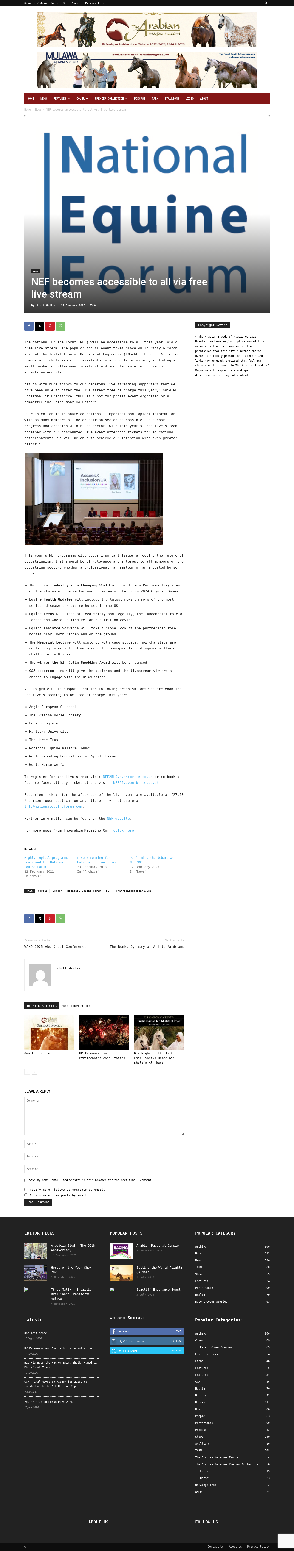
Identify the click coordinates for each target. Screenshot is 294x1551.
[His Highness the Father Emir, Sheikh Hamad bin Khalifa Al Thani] (159, 1032)
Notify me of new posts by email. (59, 1195)
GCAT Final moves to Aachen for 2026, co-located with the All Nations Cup (56, 1384)
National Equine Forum (84, 890)
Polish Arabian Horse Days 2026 (48, 1402)
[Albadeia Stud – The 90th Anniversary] (35, 1251)
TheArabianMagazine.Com (133, 890)
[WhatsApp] (60, 326)
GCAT (198, 1381)
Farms (199, 1361)
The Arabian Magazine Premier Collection (226, 1464)
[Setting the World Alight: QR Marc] (121, 1273)
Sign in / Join (35, 3)
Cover (80, 98)
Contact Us (59, 3)
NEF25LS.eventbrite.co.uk (128, 777)
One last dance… (38, 1053)
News (43, 98)
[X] (39, 326)
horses (43, 890)
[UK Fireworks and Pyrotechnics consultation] (104, 1032)
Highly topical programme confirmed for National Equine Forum (46, 862)
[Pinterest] (50, 326)
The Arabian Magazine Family (217, 1457)
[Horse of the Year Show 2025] (35, 1273)
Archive (200, 1333)
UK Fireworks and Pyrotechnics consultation (58, 1348)
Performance (204, 1423)
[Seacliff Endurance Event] (121, 1295)
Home (31, 98)
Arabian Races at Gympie (157, 1245)
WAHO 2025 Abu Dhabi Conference (55, 947)
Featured (201, 1368)
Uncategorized (205, 1485)
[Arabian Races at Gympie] (121, 1251)
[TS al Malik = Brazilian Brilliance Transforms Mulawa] (35, 1295)
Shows (199, 1436)
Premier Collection (109, 98)
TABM (155, 98)
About (76, 3)
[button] (266, 3)
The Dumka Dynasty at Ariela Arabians (147, 947)
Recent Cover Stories (216, 1347)
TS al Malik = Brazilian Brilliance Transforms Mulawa (72, 1294)
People (200, 1416)
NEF (108, 890)
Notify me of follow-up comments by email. (67, 1189)
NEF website (118, 818)
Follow (176, 1341)
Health (200, 1388)
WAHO (198, 1491)
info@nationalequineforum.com (53, 807)
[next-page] (34, 1072)
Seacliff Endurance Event (158, 1289)
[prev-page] (27, 1072)
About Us (235, 1546)
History (200, 1395)
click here (123, 830)
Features (59, 98)
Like (178, 1331)
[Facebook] (29, 326)
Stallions (172, 98)
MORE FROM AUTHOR (76, 1006)
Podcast (139, 98)
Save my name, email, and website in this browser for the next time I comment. (91, 1180)
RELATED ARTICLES (42, 1006)
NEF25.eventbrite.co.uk (136, 783)
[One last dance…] (49, 1032)
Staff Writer (46, 305)
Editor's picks (206, 1354)
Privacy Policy (96, 3)
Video (190, 98)
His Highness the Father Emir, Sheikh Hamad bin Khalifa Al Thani (155, 1058)
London (57, 890)
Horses (200, 1402)
